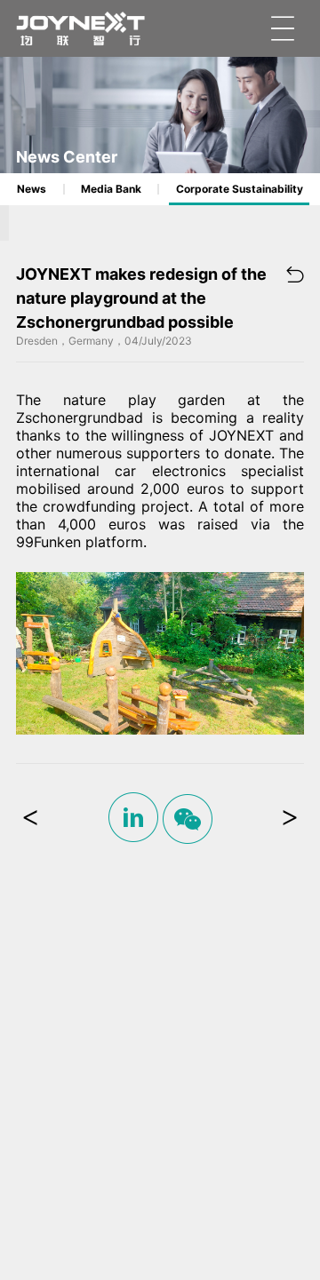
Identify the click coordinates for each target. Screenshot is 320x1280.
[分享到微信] (187, 819)
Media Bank (111, 188)
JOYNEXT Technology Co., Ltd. (81, 28)
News (31, 188)
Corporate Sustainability (239, 188)
